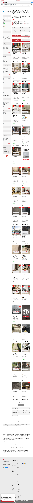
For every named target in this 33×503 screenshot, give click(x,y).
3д (4, 79)
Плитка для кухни (13, 467)
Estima (17, 470)
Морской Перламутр (7, 123)
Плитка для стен (14, 469)
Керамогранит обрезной (6, 82)
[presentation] (3, 22)
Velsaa (17, 475)
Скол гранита (6, 137)
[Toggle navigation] (1, 2)
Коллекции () (16, 35)
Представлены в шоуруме (18, 499)
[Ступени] (26, 154)
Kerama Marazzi (18, 460)
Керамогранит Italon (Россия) (15, 53)
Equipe (17, 481)
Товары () (26, 35)
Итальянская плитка (13, 471)
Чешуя (5, 112)
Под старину (6, 140)
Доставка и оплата (13, 489)
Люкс (5, 94)
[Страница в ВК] (4, 467)
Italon (5, 33)
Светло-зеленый (7, 23)
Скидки (13, 490)
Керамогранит (14, 464)
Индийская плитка (13, 473)
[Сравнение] (26, 2)
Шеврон (5, 113)
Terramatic (6, 37)
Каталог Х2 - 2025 (27, 23)
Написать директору (18, 493)
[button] (20, 52)
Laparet (17, 463)
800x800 (5, 61)
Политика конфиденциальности (15, 492)
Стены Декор (6, 48)
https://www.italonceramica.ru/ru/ (22, 21)
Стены (5, 49)
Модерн (5, 104)
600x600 (5, 56)
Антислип (5, 89)
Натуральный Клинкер (7, 39)
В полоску (5, 139)
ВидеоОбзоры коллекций (18, 497)
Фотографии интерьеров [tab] (16, 40)
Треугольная (6, 117)
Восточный (6, 103)
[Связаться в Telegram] (31, 2)
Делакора (18, 464)
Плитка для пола (14, 465)
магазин (2, 0)
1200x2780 (6, 60)
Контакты (13, 485)
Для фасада (6, 71)
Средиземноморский (7, 106)
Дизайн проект (18, 485)
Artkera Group (6, 36)
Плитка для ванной (13, 462)
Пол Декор (6, 47)
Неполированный (6, 78)
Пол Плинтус (6, 46)
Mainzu (17, 478)
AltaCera (18, 467)
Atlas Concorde (18, 471)
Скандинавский (6, 102)
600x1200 (6, 57)
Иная (5, 114)
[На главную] (4, 2)
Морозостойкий (6, 80)
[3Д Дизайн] (26, 313)
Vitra (17, 477)
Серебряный (7, 22)
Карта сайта (18, 491)
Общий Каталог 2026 (16, 22)
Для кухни (5, 68)
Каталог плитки (14, 460)
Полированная (6, 95)
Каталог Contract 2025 (16, 24)
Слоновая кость (7, 26)
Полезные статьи (18, 487)
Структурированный (7, 92)
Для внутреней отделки (6, 70)
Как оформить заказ (18, 490)
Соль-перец (6, 138)
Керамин (18, 474)
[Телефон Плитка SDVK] (30, 2)
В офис (5, 72)
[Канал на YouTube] (3, 467)
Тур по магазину (19, 495)
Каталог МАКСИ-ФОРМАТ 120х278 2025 (18, 23)
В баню (5, 67)
